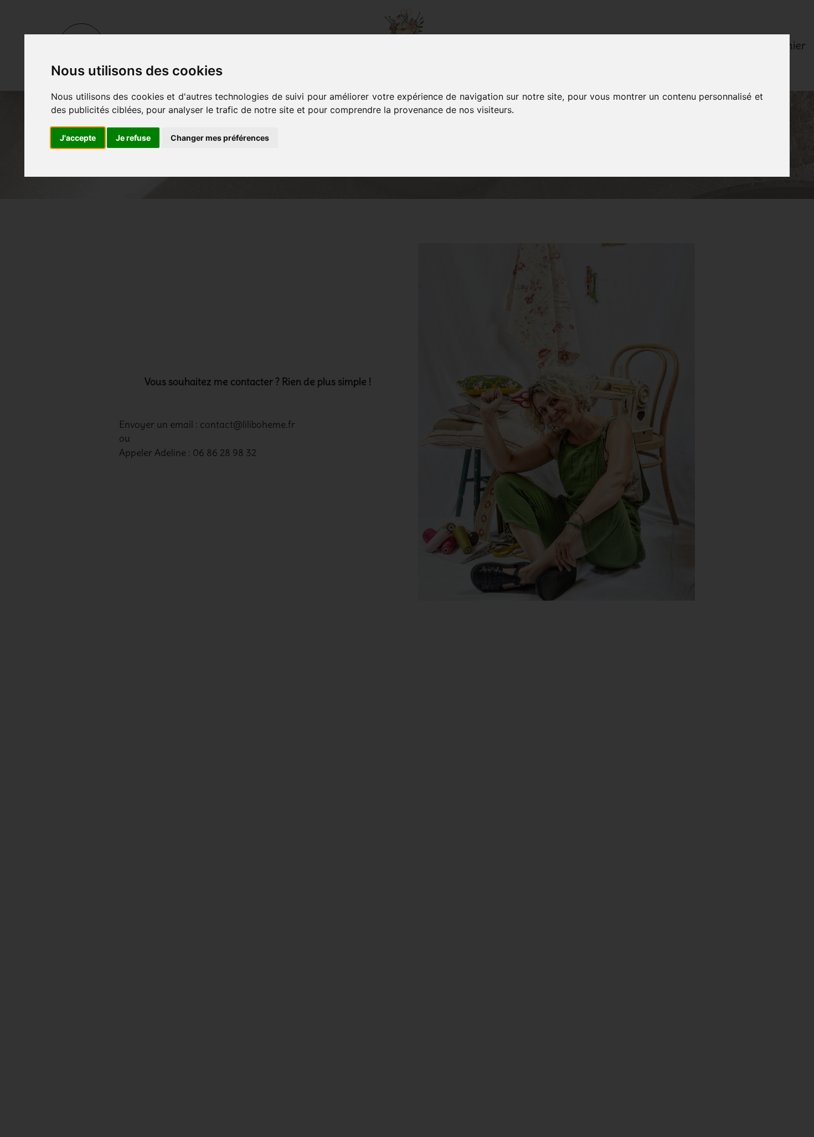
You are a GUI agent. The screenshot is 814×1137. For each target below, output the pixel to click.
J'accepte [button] (78, 137)
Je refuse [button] (133, 137)
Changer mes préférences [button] (220, 137)
